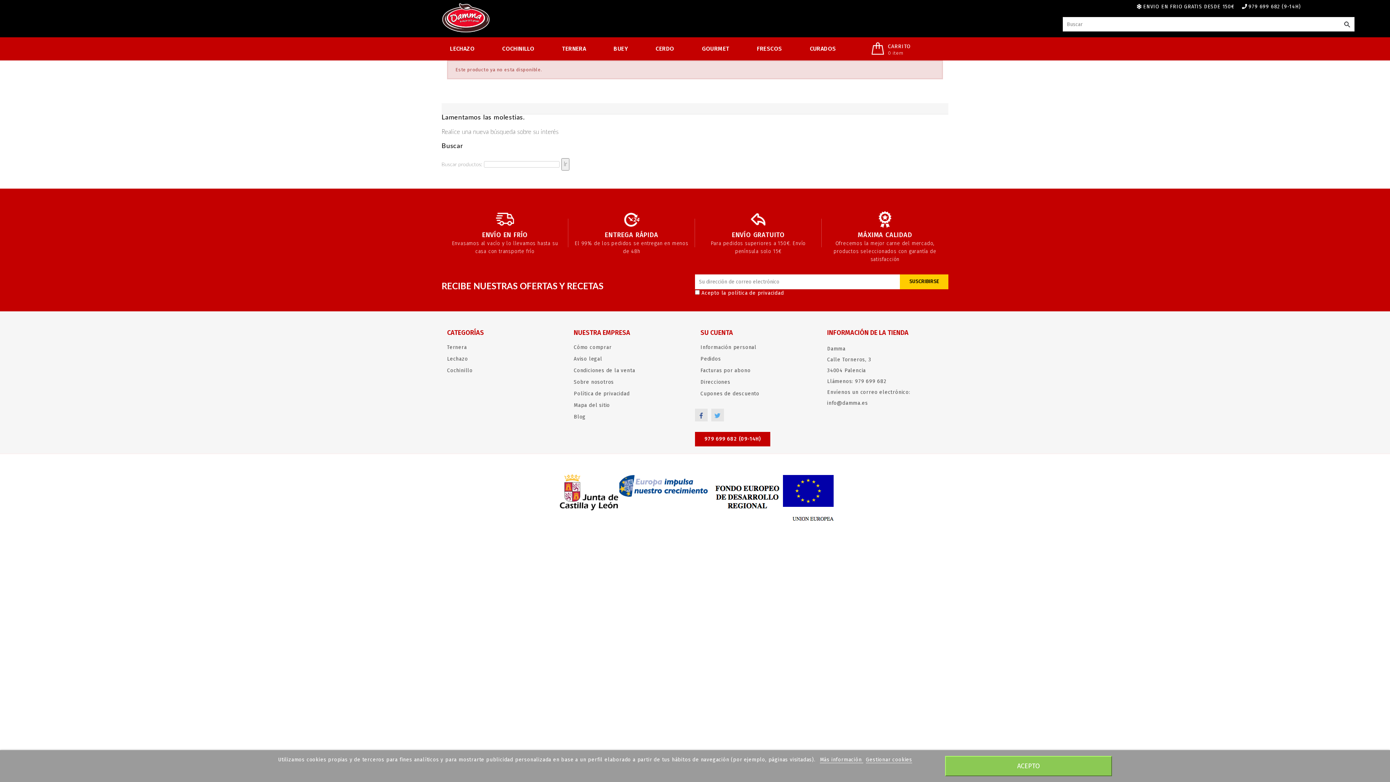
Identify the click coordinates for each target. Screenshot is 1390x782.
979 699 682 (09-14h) (732, 439)
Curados (823, 48)
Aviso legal (588, 359)
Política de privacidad (602, 394)
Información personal (728, 347)
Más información (842, 760)
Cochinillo (518, 48)
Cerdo (665, 48)
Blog (580, 417)
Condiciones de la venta (604, 370)
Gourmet (715, 48)
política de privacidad (756, 293)
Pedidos (710, 359)
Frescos (769, 48)
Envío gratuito (758, 235)
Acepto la (743, 293)
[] (1347, 25)
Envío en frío (505, 235)
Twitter (717, 415)
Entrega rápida (631, 235)
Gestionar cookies (889, 760)
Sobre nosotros (594, 382)
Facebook (701, 415)
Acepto (1028, 766)
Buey (621, 48)
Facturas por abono (725, 370)
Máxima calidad (885, 235)
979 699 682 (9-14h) (1274, 7)
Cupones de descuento (729, 394)
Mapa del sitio (592, 405)
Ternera (574, 48)
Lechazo (462, 48)
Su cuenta (716, 333)
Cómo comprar (593, 347)
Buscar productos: (462, 164)
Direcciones (715, 382)
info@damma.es (847, 403)
